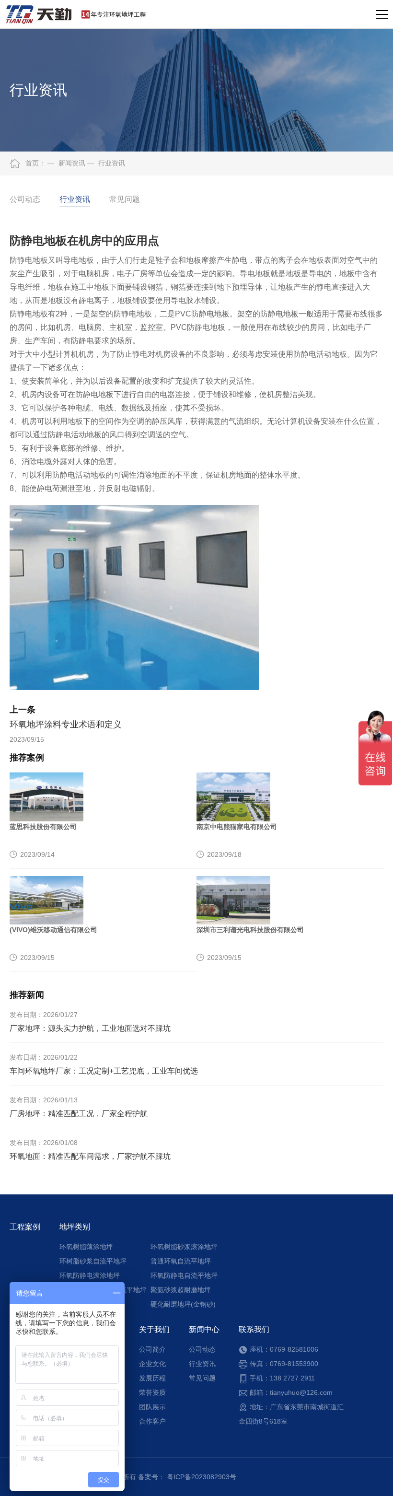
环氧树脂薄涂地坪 (86, 1247)
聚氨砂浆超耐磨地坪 (180, 1290)
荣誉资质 (152, 1392)
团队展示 (152, 1407)
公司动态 (25, 199)
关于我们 (154, 1329)
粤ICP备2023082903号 (201, 1477)
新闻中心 (204, 1329)
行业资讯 (106, 163)
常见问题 (124, 199)
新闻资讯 (66, 163)
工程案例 (25, 1227)
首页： (35, 163)
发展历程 (152, 1378)
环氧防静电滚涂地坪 (89, 1275)
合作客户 (152, 1421)
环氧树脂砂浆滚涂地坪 (184, 1247)
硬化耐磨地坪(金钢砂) (183, 1304)
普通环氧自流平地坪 (180, 1261)
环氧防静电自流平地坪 (184, 1275)
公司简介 (152, 1349)
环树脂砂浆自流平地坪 (93, 1261)
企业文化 (152, 1363)
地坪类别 (74, 1227)
